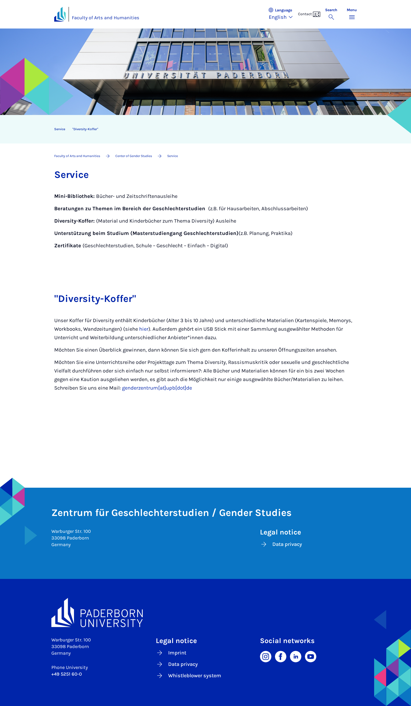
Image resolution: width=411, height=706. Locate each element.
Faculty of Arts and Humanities (105, 17)
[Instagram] (265, 656)
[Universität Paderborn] (205, 612)
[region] (202, 129)
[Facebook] (280, 656)
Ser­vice (59, 129)
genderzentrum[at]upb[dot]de (157, 388)
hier (143, 329)
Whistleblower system (194, 676)
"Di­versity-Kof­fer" (85, 129)
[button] (283, 14)
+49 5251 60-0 (66, 674)
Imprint (177, 653)
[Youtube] (310, 656)
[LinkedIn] (295, 656)
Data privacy (287, 544)
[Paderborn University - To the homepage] (60, 14)
